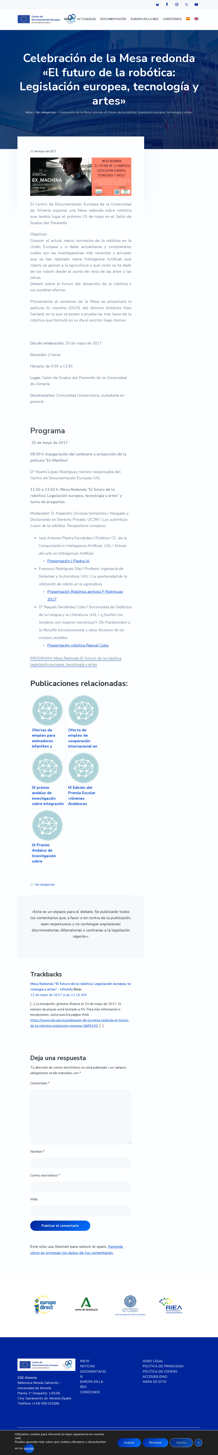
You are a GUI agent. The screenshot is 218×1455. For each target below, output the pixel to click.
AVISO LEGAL (153, 1361)
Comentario (40, 1083)
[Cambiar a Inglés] (196, 19)
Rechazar (155, 1443)
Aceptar (129, 1443)
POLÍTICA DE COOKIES (160, 1371)
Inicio (29, 112)
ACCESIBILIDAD (155, 1377)
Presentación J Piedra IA (68, 561)
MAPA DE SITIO (154, 1382)
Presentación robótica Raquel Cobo (78, 645)
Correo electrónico (45, 1175)
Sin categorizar (46, 112)
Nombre (37, 1151)
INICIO (84, 1361)
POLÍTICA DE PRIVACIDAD (163, 1366)
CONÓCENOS (90, 1392)
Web (34, 1199)
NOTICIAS (87, 1366)
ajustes (29, 1448)
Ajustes (181, 1443)
